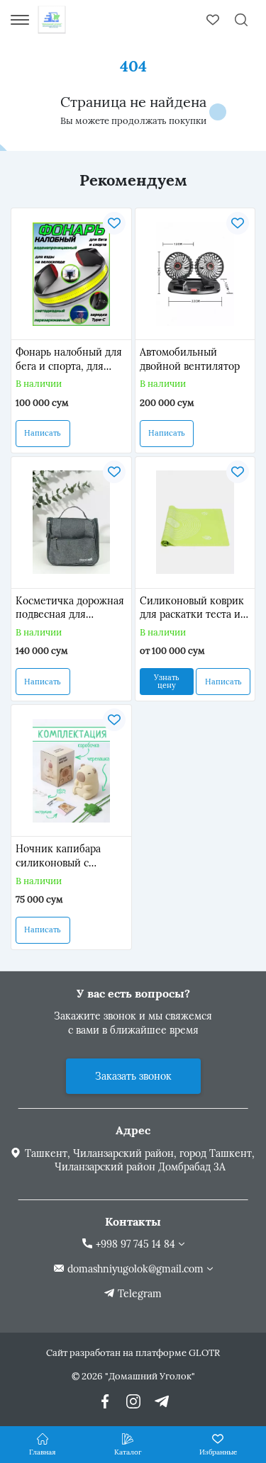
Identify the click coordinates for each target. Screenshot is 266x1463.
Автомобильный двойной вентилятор (190, 359)
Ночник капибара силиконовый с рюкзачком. (58, 856)
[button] (21, 330)
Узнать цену (166, 681)
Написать (42, 433)
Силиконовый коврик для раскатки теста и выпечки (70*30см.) (192, 608)
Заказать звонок (133, 1076)
